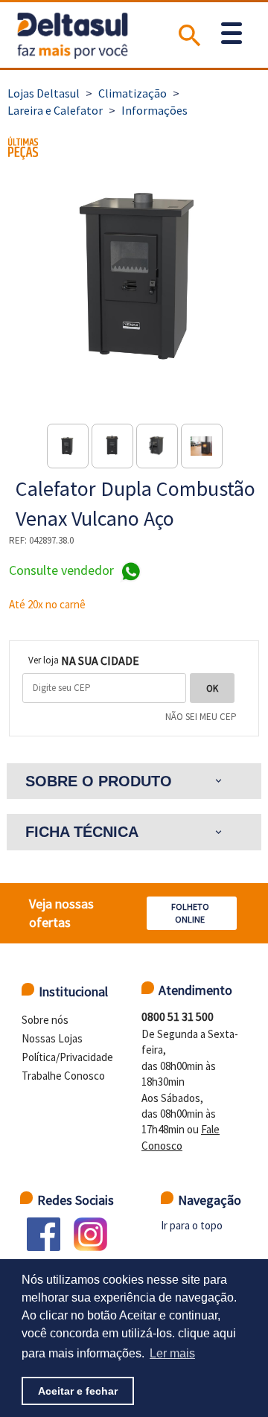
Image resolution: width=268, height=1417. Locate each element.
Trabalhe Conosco (63, 1076)
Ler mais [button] (172, 1353)
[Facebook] (43, 1234)
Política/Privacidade (67, 1057)
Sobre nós (45, 1020)
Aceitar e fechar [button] (78, 1391)
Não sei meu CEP (201, 716)
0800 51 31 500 (177, 1016)
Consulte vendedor (63, 570)
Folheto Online (190, 913)
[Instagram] (90, 1234)
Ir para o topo (192, 1225)
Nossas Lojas (52, 1038)
